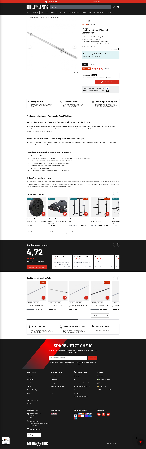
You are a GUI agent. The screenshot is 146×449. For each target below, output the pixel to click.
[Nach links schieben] (29, 46)
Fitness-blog (77, 390)
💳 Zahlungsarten (101, 386)
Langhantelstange (55, 17)
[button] (118, 7)
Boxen (28, 393)
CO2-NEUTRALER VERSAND (81, 397)
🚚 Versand (100, 383)
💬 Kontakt (100, 376)
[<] (27, 1)
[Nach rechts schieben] (74, 46)
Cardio (29, 386)
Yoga (28, 397)
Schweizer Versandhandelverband (82, 383)
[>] (118, 1)
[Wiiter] (117, 194)
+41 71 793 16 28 (34, 421)
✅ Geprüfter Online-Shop (103, 379)
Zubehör (29, 404)
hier (79, 364)
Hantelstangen (45, 17)
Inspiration (76, 393)
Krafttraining (30, 379)
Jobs (52, 393)
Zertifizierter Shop (52, 1)
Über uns (76, 379)
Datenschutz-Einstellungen (57, 386)
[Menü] (9, 438)
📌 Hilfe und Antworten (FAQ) (104, 390)
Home (28, 17)
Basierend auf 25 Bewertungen (35, 261)
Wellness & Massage (32, 400)
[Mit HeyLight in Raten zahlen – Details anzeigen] (98, 75)
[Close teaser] (137, 438)
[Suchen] (52, 7)
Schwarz (93, 64)
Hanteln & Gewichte (35, 17)
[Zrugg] (113, 194)
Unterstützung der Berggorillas (82, 386)
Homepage (76, 376)
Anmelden (92, 358)
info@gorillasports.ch (35, 429)
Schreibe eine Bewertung (36, 267)
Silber (85, 64)
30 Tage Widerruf (96, 1)
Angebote (29, 376)
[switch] (5, 443)
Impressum (53, 390)
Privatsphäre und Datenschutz (58, 383)
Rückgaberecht (54, 379)
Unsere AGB (54, 376)
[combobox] (80, 7)
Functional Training (32, 390)
